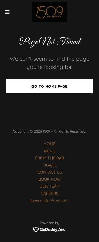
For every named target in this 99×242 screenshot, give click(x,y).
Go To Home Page (49, 86)
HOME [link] (49, 143)
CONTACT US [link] (49, 172)
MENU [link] (49, 150)
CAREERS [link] (49, 193)
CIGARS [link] (50, 164)
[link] (49, 12)
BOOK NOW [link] (49, 179)
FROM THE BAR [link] (49, 157)
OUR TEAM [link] (49, 186)
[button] (9, 12)
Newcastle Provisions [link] (49, 200)
